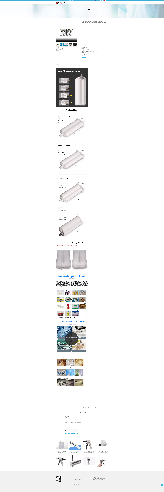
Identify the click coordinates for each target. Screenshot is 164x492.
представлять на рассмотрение (71, 433)
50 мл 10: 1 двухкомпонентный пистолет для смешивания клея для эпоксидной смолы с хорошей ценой (102, 468)
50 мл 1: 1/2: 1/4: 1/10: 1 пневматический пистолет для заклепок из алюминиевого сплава (75, 468)
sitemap (88, 488)
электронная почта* (67, 417)
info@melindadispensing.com (61, 0)
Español (106, 0)
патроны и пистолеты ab (86, 11)
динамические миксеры (77, 479)
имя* (65, 419)
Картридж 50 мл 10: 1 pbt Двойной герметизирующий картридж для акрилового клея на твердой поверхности (102, 452)
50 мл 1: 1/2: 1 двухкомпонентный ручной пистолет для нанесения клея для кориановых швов (61, 468)
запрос (84, 57)
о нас (81, 2)
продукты (84, 2)
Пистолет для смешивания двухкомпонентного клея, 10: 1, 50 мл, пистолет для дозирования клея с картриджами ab (88, 468)
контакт (89, 2)
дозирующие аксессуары (77, 484)
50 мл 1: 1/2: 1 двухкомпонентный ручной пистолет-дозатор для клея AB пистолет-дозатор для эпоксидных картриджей (88, 452)
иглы (74, 481)
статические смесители (77, 477)
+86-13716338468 (70, 0)
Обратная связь (93, 2)
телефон (66, 422)
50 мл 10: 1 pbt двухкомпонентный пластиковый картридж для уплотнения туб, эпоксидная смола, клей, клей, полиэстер (61, 452)
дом (79, 2)
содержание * (67, 425)
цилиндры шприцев (76, 482)
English (98, 0)
